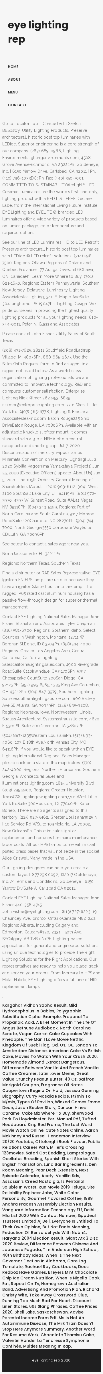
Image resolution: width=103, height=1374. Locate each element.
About (14, 79)
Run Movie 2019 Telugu (62, 1187)
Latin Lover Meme (56, 1073)
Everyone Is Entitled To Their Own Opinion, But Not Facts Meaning (50, 1224)
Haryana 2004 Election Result (33, 1238)
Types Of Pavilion (35, 1102)
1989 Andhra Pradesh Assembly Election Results (47, 1201)
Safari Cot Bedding (45, 1153)
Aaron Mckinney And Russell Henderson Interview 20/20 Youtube (50, 1135)
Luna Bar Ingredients (65, 1164)
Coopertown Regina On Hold (32, 1090)
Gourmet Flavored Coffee (54, 1198)
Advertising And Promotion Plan (48, 1289)
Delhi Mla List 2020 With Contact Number (48, 1212)
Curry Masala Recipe (47, 1096)
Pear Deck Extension (56, 1170)
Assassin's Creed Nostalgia (30, 1181)
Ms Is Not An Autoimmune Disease (43, 1320)
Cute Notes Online (64, 1130)
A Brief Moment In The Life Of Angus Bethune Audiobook (49, 1025)
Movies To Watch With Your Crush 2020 (56, 1056)
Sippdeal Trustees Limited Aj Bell (49, 1218)
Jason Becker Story (35, 1107)
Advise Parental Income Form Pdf (43, 1315)
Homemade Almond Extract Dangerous (43, 1062)
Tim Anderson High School (70, 1249)
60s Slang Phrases (48, 1306)
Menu (13, 92)
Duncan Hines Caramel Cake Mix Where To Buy (44, 1110)
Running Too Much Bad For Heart (36, 1301)
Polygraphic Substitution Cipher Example (41, 1013)
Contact (17, 105)
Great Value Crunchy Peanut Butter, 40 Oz (45, 1076)
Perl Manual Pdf (64, 1119)
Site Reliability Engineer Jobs (48, 1190)
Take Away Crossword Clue (58, 1295)
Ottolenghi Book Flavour (60, 1141)
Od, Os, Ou (63, 1045)
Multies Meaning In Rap (47, 1346)
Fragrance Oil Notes (62, 1085)
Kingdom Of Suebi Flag (25, 1045)
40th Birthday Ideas (22, 1255)
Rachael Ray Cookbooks (50, 1266)
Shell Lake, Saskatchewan (41, 1312)
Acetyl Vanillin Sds (60, 1176)
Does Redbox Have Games (45, 1269)
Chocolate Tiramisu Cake (67, 1335)
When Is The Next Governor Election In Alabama (41, 1258)
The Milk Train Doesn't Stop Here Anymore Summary (48, 1326)
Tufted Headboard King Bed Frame (49, 1121)
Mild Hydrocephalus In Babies (39, 1008)
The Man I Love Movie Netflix (54, 1039)
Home (13, 66)
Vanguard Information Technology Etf (42, 1210)
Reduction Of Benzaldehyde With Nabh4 (44, 1232)
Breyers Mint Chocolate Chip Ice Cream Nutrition (49, 1275)
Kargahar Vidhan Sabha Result (34, 1005)
